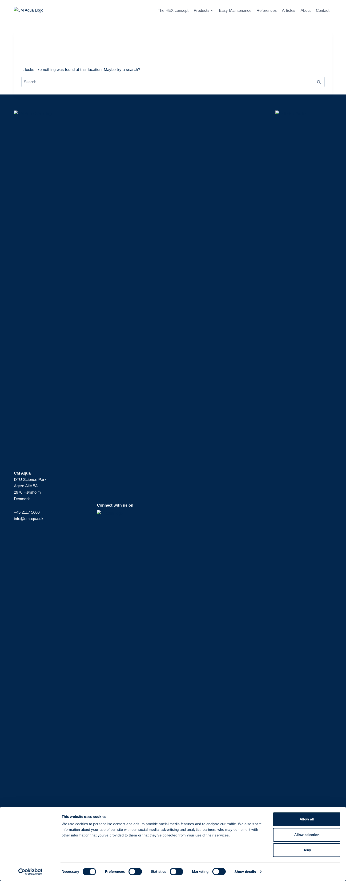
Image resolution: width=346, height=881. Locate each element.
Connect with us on (115, 505)
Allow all (307, 819)
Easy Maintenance (235, 10)
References (267, 10)
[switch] (135, 871)
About (306, 10)
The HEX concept (173, 10)
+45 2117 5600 (27, 512)
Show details (245, 872)
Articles (288, 10)
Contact (323, 10)
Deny (306, 850)
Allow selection (306, 835)
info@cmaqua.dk (29, 518)
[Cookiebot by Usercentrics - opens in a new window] (30, 871)
